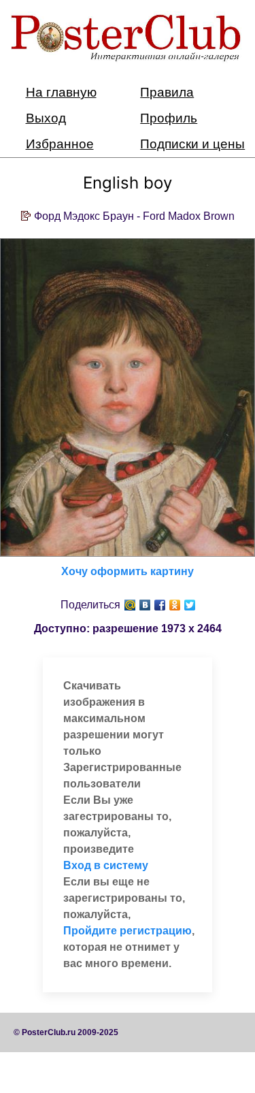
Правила (167, 92)
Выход (46, 118)
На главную (61, 92)
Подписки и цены (192, 144)
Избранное (60, 144)
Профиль (168, 118)
